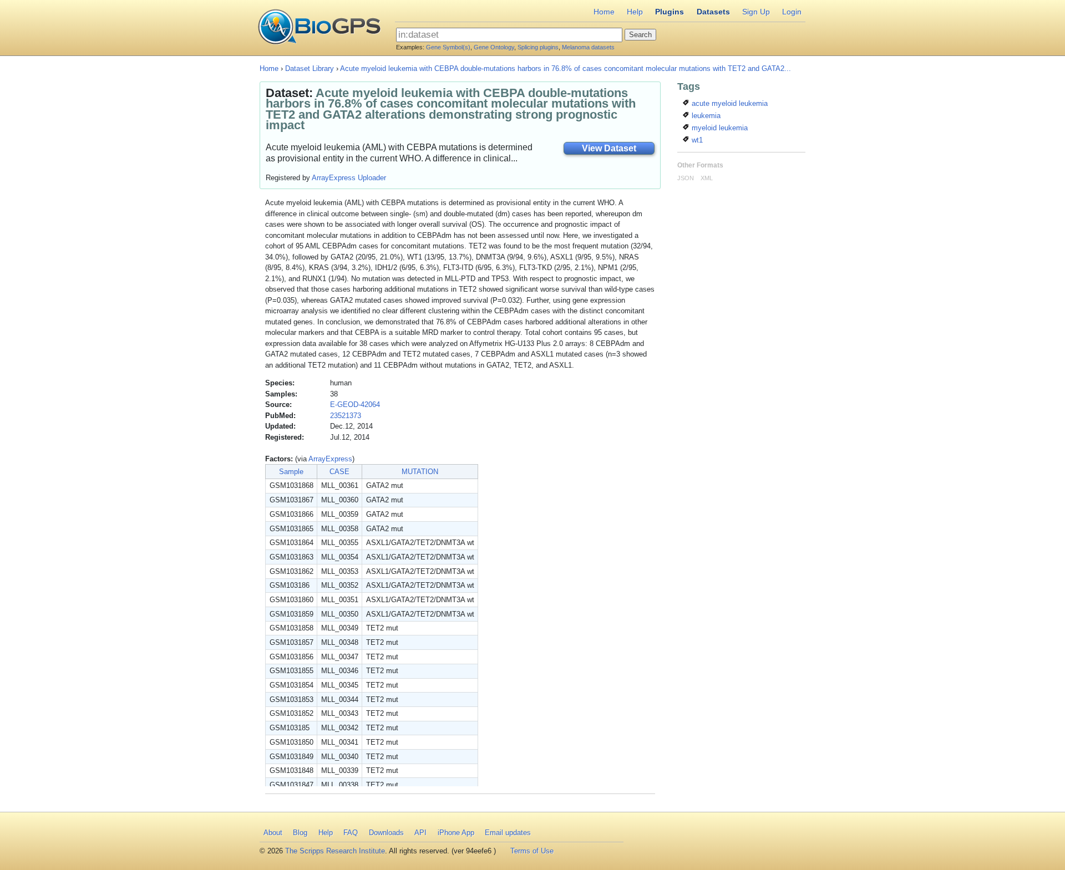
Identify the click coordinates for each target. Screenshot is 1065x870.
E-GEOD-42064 (355, 404)
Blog (300, 832)
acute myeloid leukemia (728, 103)
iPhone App (456, 832)
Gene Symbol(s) (448, 47)
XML (707, 178)
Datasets (713, 11)
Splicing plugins (538, 47)
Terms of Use (532, 851)
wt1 (696, 140)
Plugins (669, 11)
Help (635, 11)
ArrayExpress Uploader (349, 178)
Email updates (508, 832)
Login (792, 11)
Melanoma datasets (588, 47)
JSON (685, 178)
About (272, 832)
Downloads (386, 832)
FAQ (350, 832)
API (420, 832)
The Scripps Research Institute (335, 851)
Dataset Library (309, 68)
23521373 (345, 415)
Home (604, 11)
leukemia (705, 115)
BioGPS (319, 27)
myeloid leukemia (718, 128)
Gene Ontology (494, 47)
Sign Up (756, 11)
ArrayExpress (330, 459)
